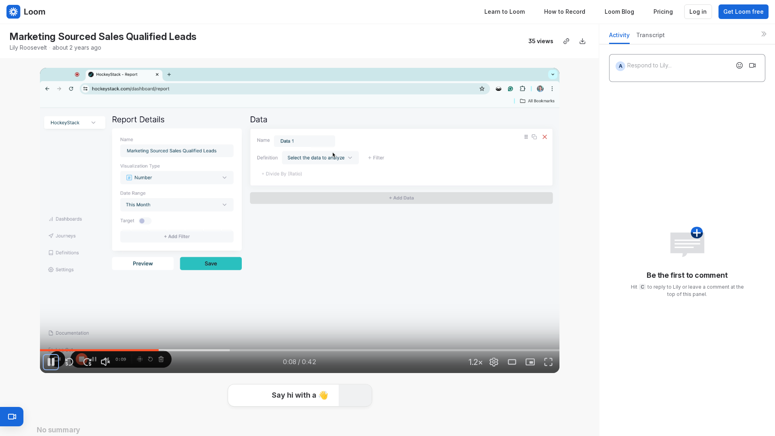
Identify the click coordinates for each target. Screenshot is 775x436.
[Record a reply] (752, 65)
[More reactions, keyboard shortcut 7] (360, 418)
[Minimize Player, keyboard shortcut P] (530, 362)
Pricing (663, 11)
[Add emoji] (739, 65)
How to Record (564, 11)
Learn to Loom (504, 11)
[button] (300, 394)
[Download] (582, 41)
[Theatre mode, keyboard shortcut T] (512, 362)
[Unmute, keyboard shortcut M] (105, 362)
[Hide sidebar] (764, 34)
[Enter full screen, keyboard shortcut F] (548, 362)
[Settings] (494, 362)
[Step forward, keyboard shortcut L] (87, 362)
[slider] (299, 350)
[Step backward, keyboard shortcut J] (69, 362)
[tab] (619, 37)
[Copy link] (566, 41)
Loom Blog (619, 11)
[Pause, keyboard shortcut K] (51, 362)
